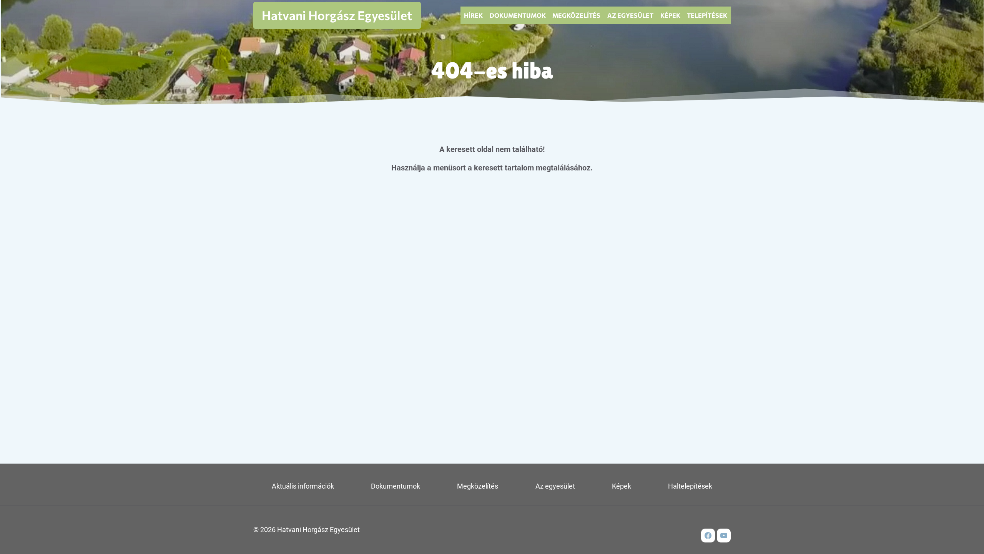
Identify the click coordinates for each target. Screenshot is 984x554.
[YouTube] (724, 535)
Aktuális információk (303, 486)
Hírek (473, 15)
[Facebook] (708, 535)
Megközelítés (576, 15)
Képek (670, 15)
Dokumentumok (518, 15)
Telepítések (707, 15)
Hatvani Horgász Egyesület (337, 15)
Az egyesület (630, 15)
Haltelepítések (690, 486)
